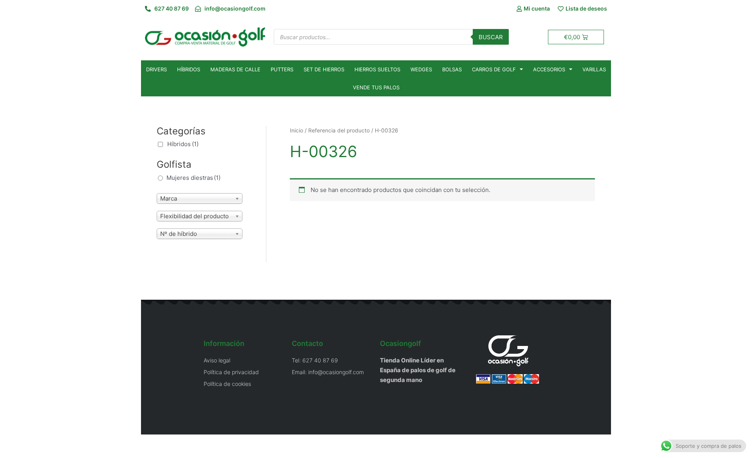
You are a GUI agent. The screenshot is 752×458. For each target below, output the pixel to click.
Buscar (491, 37)
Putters (282, 69)
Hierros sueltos (377, 69)
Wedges (421, 69)
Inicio (296, 130)
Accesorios (549, 69)
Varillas (594, 69)
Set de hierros (324, 69)
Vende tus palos (376, 87)
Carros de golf (494, 69)
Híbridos (188, 69)
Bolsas (452, 69)
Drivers (156, 69)
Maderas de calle (235, 69)
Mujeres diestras (193, 177)
